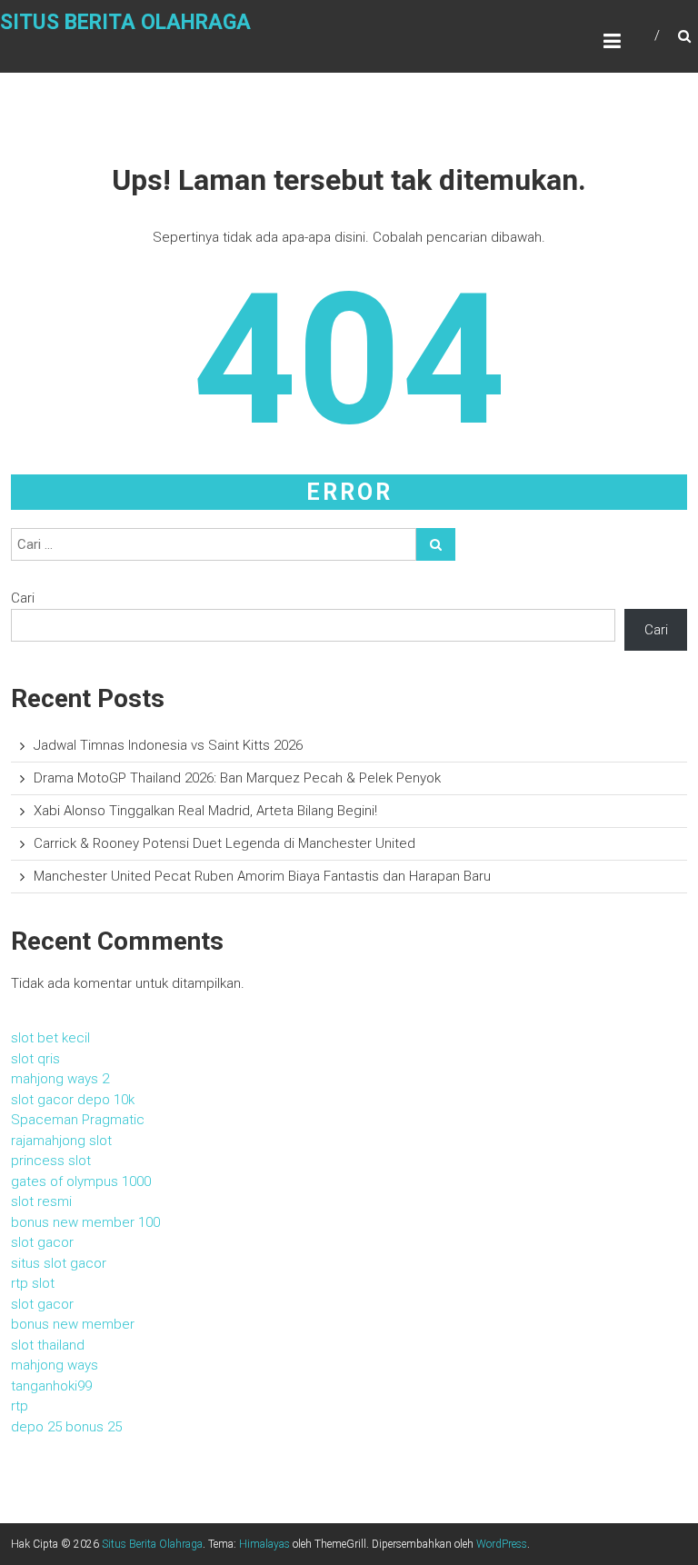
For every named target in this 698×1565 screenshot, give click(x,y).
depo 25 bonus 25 (66, 1427)
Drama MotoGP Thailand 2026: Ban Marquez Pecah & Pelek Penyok (237, 778)
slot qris (35, 1059)
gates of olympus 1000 (81, 1181)
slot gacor (42, 1242)
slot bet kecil (50, 1038)
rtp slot (33, 1283)
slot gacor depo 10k (73, 1100)
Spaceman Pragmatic (78, 1119)
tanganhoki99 (51, 1386)
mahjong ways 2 (60, 1079)
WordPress (501, 1544)
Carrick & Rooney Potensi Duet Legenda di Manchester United (224, 843)
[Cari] (435, 544)
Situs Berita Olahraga (125, 22)
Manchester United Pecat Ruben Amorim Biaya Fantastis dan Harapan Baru (262, 876)
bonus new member (73, 1324)
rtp (19, 1406)
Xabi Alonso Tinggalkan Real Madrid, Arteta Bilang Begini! (205, 810)
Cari (23, 598)
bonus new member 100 (85, 1222)
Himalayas (264, 1544)
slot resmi (41, 1201)
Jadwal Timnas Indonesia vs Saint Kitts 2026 (168, 745)
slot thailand (48, 1345)
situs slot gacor (58, 1263)
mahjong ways (54, 1365)
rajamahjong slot (61, 1140)
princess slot (51, 1160)
